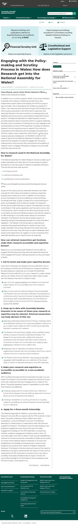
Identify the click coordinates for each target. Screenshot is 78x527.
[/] (16, 12)
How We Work (42, 5)
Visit (64, 5)
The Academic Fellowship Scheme (27, 493)
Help (63, 1)
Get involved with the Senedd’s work (26, 487)
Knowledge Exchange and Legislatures (28, 499)
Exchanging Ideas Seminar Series (28, 504)
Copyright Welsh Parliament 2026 (11, 523)
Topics (5, 18)
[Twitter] (12, 516)
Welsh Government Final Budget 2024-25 (47, 481)
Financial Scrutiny (23, 18)
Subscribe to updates (7, 490)
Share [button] (41, 22)
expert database (21, 282)
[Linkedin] (26, 516)
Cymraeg (73, 1)
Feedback (61, 22)
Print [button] (50, 22)
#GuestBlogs (44, 465)
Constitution (57, 66)
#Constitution (34, 465)
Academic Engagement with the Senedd (28, 481)
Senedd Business (16, 5)
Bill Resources (67, 18)
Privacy (34, 523)
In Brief (19, 200)
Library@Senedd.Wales (7, 482)
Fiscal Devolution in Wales (47, 492)
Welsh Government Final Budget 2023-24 (47, 487)
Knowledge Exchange (46, 18)
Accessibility (26, 523)
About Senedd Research (8, 486)
